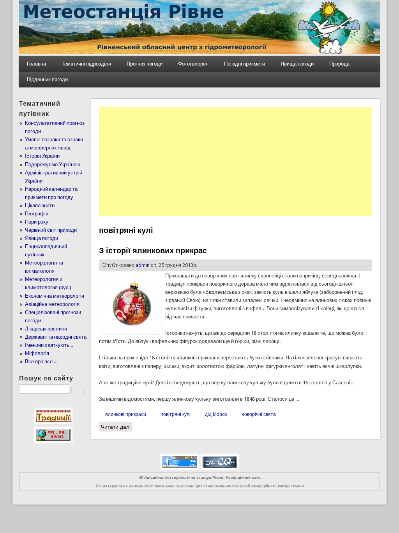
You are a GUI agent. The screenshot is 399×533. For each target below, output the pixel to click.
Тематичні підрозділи (86, 64)
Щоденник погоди (47, 79)
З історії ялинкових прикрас (153, 250)
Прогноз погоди (144, 64)
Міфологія (37, 353)
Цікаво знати (40, 205)
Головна (36, 64)
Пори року (36, 222)
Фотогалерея (193, 64)
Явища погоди (297, 64)
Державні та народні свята (56, 337)
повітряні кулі (176, 414)
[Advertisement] (235, 161)
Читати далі (116, 427)
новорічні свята (259, 414)
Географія (36, 214)
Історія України (42, 156)
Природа (339, 64)
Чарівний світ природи (51, 230)
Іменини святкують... (49, 345)
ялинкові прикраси (125, 414)
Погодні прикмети (244, 64)
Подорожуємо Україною (52, 164)
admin (143, 265)
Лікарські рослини (46, 329)
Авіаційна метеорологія (52, 304)
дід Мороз (216, 414)
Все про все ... (41, 361)
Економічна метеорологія (54, 296)
